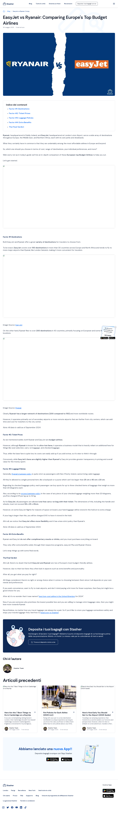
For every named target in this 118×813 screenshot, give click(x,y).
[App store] (112, 338)
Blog (30, 4)
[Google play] (104, 338)
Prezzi (15, 796)
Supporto (29, 796)
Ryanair (18, 408)
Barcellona (22, 790)
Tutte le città (40, 4)
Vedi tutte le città (44, 790)
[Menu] (114, 4)
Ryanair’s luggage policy (22, 474)
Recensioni (68, 4)
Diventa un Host (54, 4)
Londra (5, 790)
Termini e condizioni (27, 801)
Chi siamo (6, 796)
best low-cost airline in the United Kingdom (57, 596)
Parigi (13, 790)
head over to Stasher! (49, 612)
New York (32, 790)
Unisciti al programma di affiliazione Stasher (57, 796)
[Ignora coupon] (115, 327)
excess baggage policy (30, 493)
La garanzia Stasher (10, 801)
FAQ (21, 796)
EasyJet (18, 325)
